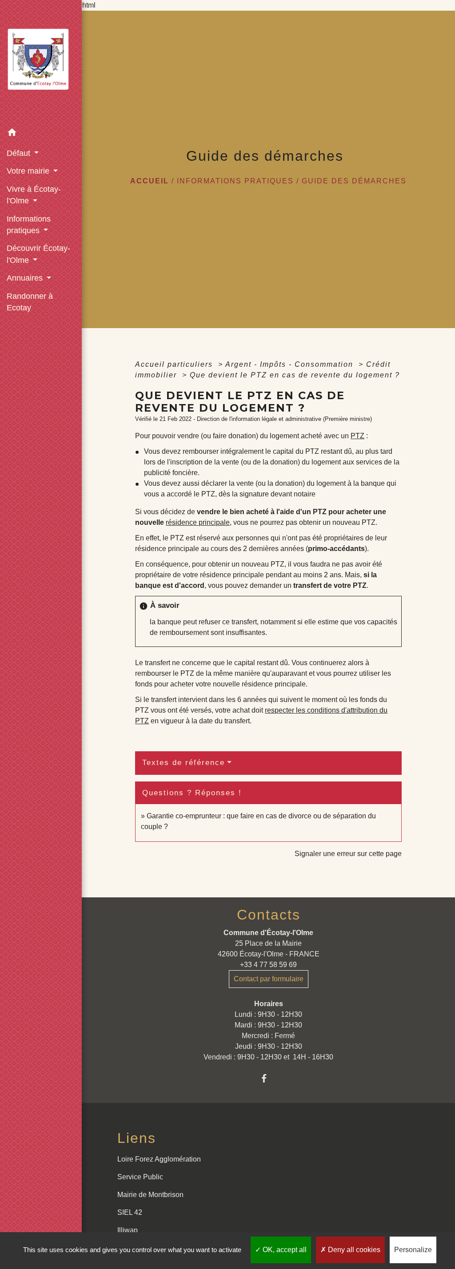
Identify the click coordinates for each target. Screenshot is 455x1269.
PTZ (357, 436)
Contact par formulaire (268, 979)
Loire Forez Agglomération (159, 1159)
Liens (136, 1138)
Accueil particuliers (175, 364)
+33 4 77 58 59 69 (268, 964)
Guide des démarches (354, 181)
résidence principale (198, 522)
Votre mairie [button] (29, 171)
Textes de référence (183, 762)
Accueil (149, 181)
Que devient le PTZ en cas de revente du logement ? (295, 375)
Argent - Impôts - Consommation (290, 364)
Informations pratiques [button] (29, 224)
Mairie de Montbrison (150, 1194)
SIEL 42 (129, 1212)
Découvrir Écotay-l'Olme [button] (38, 254)
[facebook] (268, 1078)
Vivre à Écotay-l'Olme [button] (34, 195)
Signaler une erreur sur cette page (348, 853)
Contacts (268, 915)
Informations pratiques (235, 181)
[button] (41, 134)
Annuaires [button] (26, 278)
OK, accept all (284, 1249)
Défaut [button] (19, 153)
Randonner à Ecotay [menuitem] (30, 302)
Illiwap (127, 1230)
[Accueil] (41, 62)
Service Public (140, 1177)
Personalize (413, 1249)
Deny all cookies (353, 1249)
